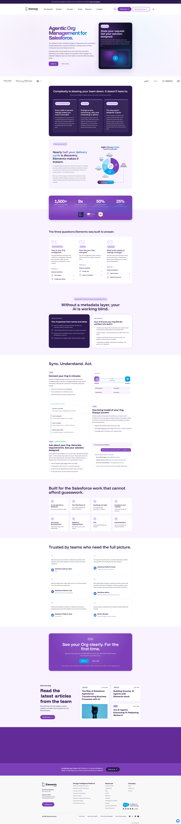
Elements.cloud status (111, 805)
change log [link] (103, 428)
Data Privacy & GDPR (92, 816)
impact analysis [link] (102, 204)
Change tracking (77, 790)
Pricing (80, 9)
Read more (54, 269)
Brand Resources (109, 808)
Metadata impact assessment (81, 788)
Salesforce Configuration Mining (81, 798)
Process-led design (78, 800)
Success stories (109, 785)
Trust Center (82, 816)
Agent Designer (77, 795)
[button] (178, 821)
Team (129, 785)
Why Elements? (48, 9)
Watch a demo (65, 63)
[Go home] (32, 9)
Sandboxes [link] (69, 389)
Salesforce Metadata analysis (81, 785)
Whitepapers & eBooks (111, 800)
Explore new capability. (95, 1)
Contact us (131, 788)
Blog (106, 790)
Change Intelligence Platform (84, 783)
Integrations (108, 788)
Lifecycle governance (78, 803)
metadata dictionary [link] (72, 381)
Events (107, 793)
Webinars (107, 795)
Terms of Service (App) (120, 816)
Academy (107, 798)
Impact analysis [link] (111, 246)
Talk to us (53, 63)
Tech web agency (135, 822)
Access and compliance (79, 793)
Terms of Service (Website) (106, 816)
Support (107, 803)
